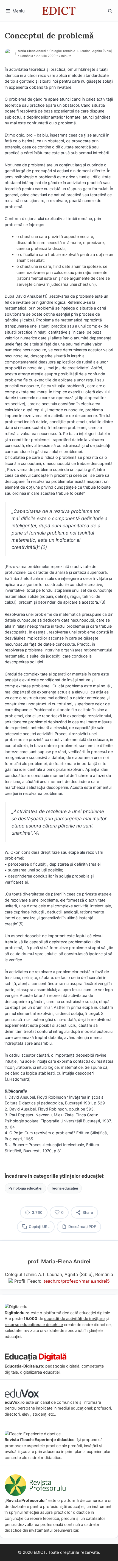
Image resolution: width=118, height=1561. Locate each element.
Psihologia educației (25, 1188)
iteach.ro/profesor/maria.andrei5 (76, 1281)
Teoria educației (64, 1188)
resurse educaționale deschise (34, 1324)
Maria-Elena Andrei (32, 51)
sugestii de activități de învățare (74, 1318)
